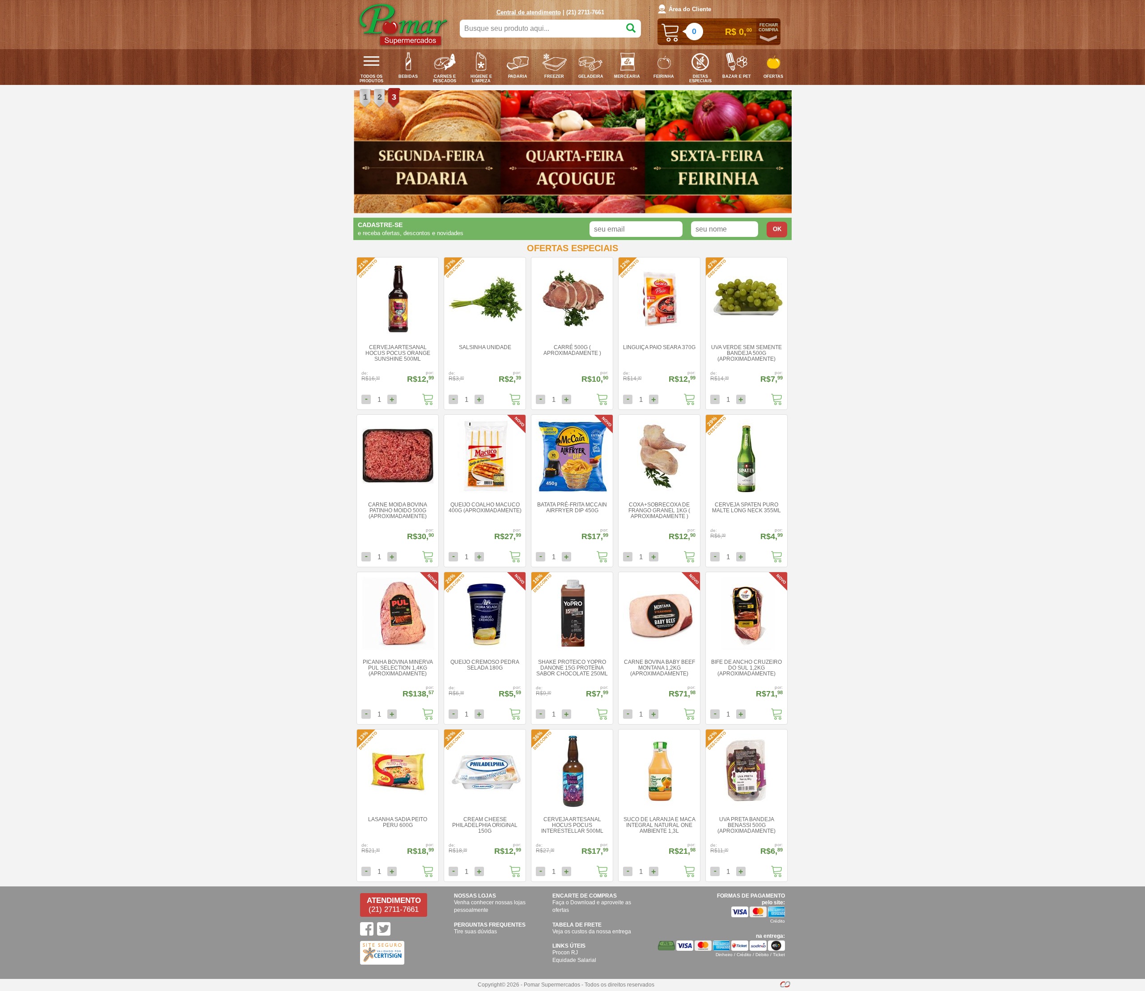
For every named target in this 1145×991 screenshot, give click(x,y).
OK (777, 229)
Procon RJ (565, 952)
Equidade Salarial (574, 960)
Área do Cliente (690, 9)
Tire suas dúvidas (475, 931)
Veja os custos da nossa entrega (591, 931)
